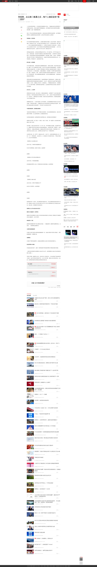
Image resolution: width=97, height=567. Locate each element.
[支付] (79, 1)
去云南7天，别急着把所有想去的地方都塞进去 (45, 356)
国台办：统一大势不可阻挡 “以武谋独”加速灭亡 (45, 512)
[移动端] (69, 1)
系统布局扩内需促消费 (40, 532)
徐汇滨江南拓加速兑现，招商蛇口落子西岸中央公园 (46, 362)
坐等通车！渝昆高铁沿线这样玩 (42, 400)
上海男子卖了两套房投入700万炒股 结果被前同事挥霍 (47, 463)
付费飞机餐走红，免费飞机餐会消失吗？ (44, 550)
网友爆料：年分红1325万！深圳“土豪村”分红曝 (71, 36)
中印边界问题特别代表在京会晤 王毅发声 (44, 445)
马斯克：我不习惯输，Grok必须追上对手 (70, 181)
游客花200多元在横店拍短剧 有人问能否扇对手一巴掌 (47, 376)
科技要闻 (65, 163)
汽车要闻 (65, 186)
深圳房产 (65, 19)
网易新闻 (67, 14)
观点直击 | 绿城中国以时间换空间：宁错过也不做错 (46, 304)
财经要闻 (65, 94)
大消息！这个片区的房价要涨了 (38, 283)
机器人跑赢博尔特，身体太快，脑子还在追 (71, 179)
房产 (74, 226)
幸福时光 (30, 272)
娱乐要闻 (65, 143)
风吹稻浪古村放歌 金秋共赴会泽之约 (43, 475)
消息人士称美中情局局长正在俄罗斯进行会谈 (45, 526)
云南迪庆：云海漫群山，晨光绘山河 (44, 538)
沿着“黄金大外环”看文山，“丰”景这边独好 (44, 482)
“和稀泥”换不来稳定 (39, 457)
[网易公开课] (72, 1)
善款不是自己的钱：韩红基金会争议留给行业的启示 (46, 437)
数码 (77, 226)
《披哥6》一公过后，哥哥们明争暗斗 (70, 153)
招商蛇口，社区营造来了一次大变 (42, 488)
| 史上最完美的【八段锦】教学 (70, 217)
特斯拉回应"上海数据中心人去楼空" (42, 382)
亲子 (64, 226)
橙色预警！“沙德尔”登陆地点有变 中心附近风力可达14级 (47, 451)
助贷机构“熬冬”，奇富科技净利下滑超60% (70, 109)
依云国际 (30, 264)
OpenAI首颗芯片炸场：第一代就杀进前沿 (70, 173)
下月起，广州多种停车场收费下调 (42, 413)
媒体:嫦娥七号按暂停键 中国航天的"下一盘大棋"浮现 (46, 370)
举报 (60, 21)
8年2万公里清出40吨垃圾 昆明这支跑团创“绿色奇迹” (46, 520)
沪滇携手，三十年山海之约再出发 (42, 349)
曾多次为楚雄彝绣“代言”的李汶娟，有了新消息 (45, 425)
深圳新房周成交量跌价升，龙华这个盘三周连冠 (71, 29)
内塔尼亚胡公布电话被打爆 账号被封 (43, 506)
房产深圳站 (58, 285)
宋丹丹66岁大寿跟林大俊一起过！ (69, 161)
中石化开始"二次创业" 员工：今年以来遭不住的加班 (46, 407)
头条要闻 (65, 55)
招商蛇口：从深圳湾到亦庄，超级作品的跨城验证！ (46, 419)
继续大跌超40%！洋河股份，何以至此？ (70, 114)
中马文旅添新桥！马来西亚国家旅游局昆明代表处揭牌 (47, 431)
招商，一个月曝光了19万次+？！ (42, 334)
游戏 (71, 226)
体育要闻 (65, 117)
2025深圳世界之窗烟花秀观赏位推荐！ (70, 34)
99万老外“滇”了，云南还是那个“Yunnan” (44, 544)
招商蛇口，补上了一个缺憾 (41, 394)
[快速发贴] (21, 27)
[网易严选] (76, 1)
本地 (68, 226)
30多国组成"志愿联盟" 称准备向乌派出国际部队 (45, 320)
